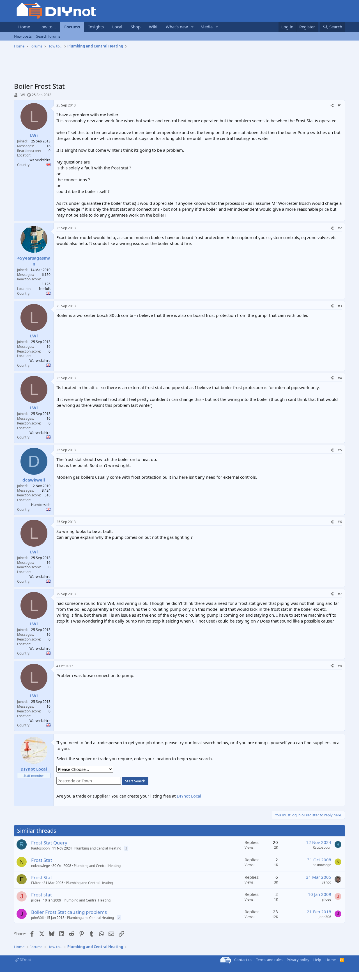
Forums (72, 26)
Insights (96, 26)
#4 (340, 378)
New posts (23, 36)
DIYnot (25, 959)
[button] (192, 27)
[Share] (332, 105)
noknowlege (40, 865)
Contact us (243, 959)
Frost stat (41, 894)
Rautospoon (40, 848)
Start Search (135, 780)
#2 (340, 228)
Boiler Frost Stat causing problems (69, 912)
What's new (177, 26)
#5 (340, 450)
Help (317, 959)
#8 (340, 666)
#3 (340, 306)
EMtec (36, 882)
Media (207, 26)
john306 (37, 917)
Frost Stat (41, 860)
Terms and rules (269, 959)
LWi (22, 94)
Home (24, 26)
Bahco (326, 882)
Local (117, 26)
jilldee (35, 900)
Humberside (40, 504)
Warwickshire (39, 160)
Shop (136, 26)
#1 (340, 105)
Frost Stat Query (49, 842)
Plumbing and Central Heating (97, 848)
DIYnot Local (189, 796)
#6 (340, 521)
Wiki (153, 26)
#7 (340, 594)
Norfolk (44, 288)
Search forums (48, 36)
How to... (47, 26)
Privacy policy (298, 959)
